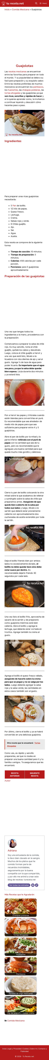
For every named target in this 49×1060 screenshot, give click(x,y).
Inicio (7, 9)
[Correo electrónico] (33, 885)
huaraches (13, 90)
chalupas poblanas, (31, 90)
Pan (14, 205)
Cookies (26, 1049)
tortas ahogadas (13, 93)
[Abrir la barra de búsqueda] (36, 3)
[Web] (36, 885)
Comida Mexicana (20, 9)
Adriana (12, 850)
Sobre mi (33, 1049)
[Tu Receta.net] (12, 3)
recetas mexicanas (17, 71)
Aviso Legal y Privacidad (11, 1049)
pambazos (38, 87)
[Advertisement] (24, 38)
